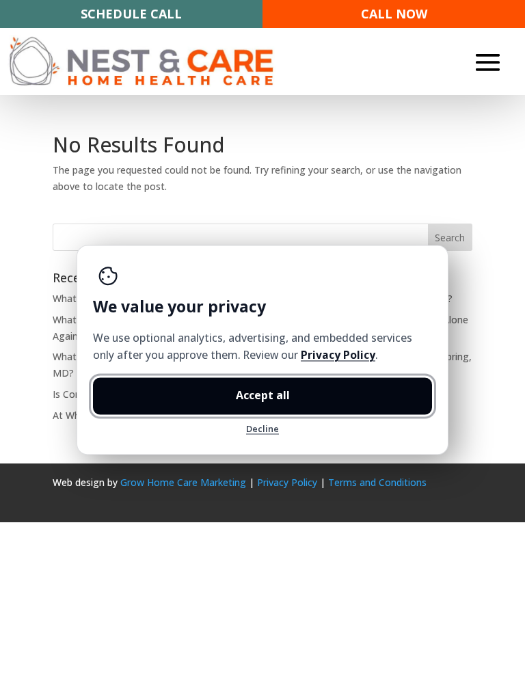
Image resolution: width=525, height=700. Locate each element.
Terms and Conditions (377, 482)
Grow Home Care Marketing (183, 482)
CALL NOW (394, 13)
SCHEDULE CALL (131, 13)
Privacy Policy (287, 482)
